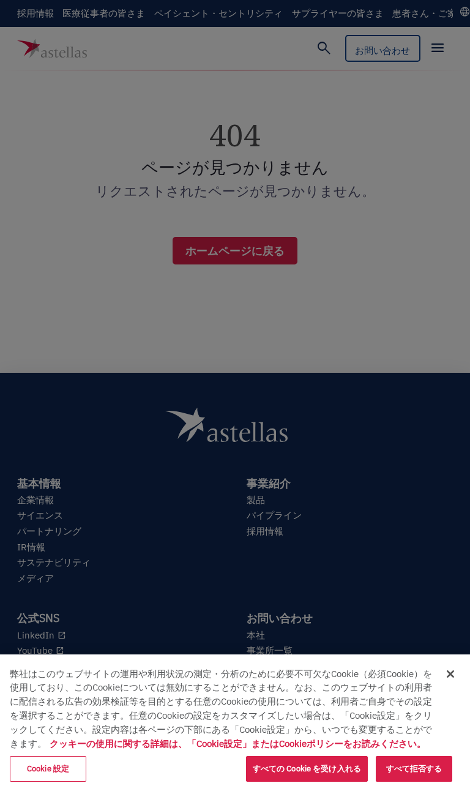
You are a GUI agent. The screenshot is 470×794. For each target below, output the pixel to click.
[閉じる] (450, 674)
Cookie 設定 (48, 768)
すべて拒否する (414, 768)
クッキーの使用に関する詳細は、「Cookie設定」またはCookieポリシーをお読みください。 (238, 743)
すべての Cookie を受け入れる (307, 768)
